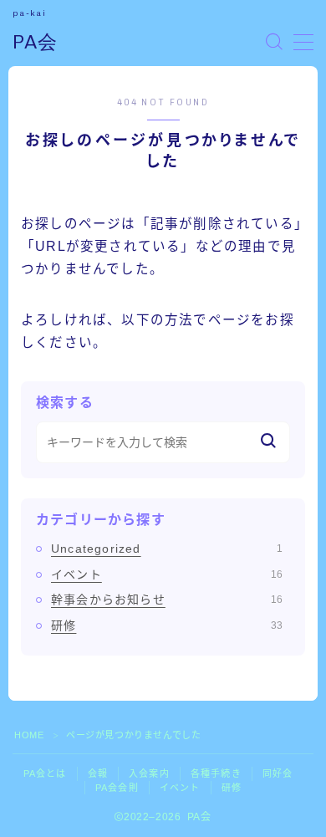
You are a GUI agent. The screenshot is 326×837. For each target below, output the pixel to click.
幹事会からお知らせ (167, 599)
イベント (167, 574)
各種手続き (216, 773)
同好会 (277, 773)
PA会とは (45, 773)
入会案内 (149, 773)
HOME (28, 735)
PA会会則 (117, 788)
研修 (167, 625)
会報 (98, 773)
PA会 (35, 42)
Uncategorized (167, 548)
